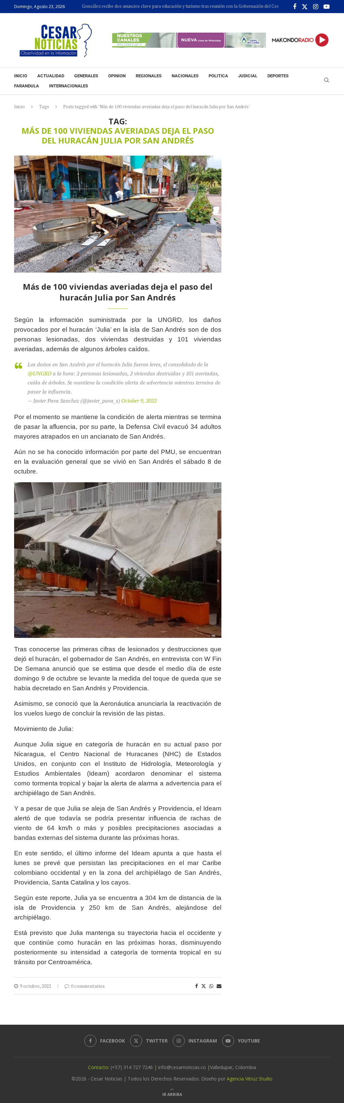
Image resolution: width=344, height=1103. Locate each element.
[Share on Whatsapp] (211, 986)
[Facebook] (295, 6)
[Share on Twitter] (203, 986)
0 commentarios (88, 986)
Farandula (26, 85)
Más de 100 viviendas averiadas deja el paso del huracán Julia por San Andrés (118, 292)
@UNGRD (39, 373)
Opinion (117, 75)
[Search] (326, 81)
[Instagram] (315, 6)
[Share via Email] (219, 986)
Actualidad (50, 75)
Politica (218, 75)
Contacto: (99, 1067)
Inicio (20, 75)
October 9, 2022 (139, 400)
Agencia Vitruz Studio (249, 1078)
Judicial (247, 75)
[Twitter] (304, 6)
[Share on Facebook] (196, 986)
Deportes (278, 75)
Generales (86, 75)
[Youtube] (326, 6)
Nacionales (185, 75)
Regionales (149, 75)
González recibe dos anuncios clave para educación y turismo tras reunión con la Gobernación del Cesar (165, 6)
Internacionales (68, 85)
